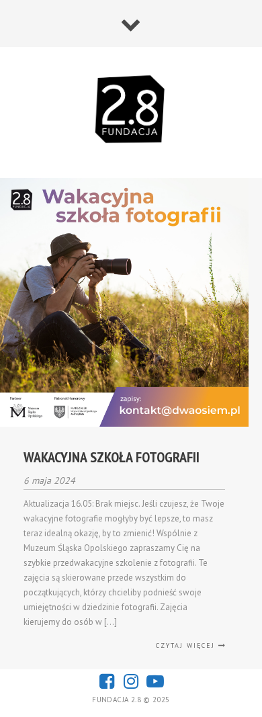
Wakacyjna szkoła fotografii (112, 457)
